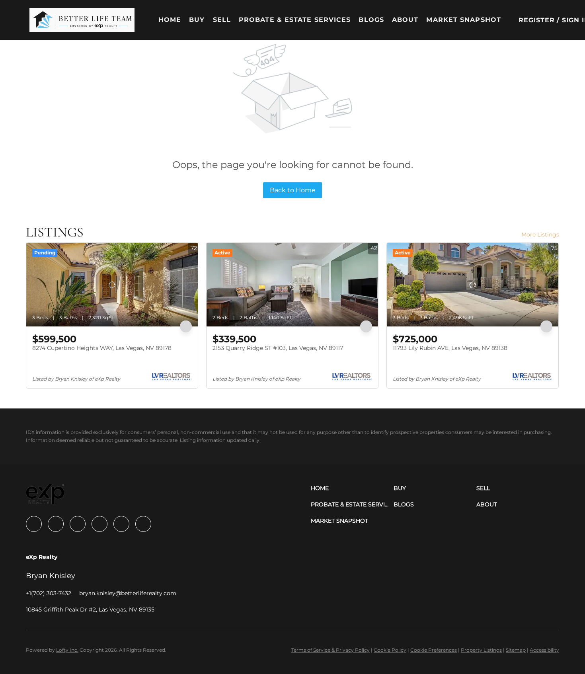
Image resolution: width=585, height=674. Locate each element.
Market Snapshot (463, 19)
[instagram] (99, 524)
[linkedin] (56, 524)
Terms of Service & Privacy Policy (330, 650)
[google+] (143, 524)
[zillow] (78, 524)
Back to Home (293, 190)
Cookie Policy (390, 650)
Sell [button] (222, 19)
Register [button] (537, 20)
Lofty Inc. (67, 650)
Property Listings (481, 650)
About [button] (405, 19)
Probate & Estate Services (295, 19)
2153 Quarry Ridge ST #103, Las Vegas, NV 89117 (278, 348)
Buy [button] (197, 19)
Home (169, 19)
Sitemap (516, 650)
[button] (82, 20)
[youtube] (121, 524)
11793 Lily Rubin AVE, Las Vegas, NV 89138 (450, 348)
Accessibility (544, 650)
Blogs (371, 19)
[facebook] (34, 524)
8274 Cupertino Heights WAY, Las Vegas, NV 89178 (102, 348)
